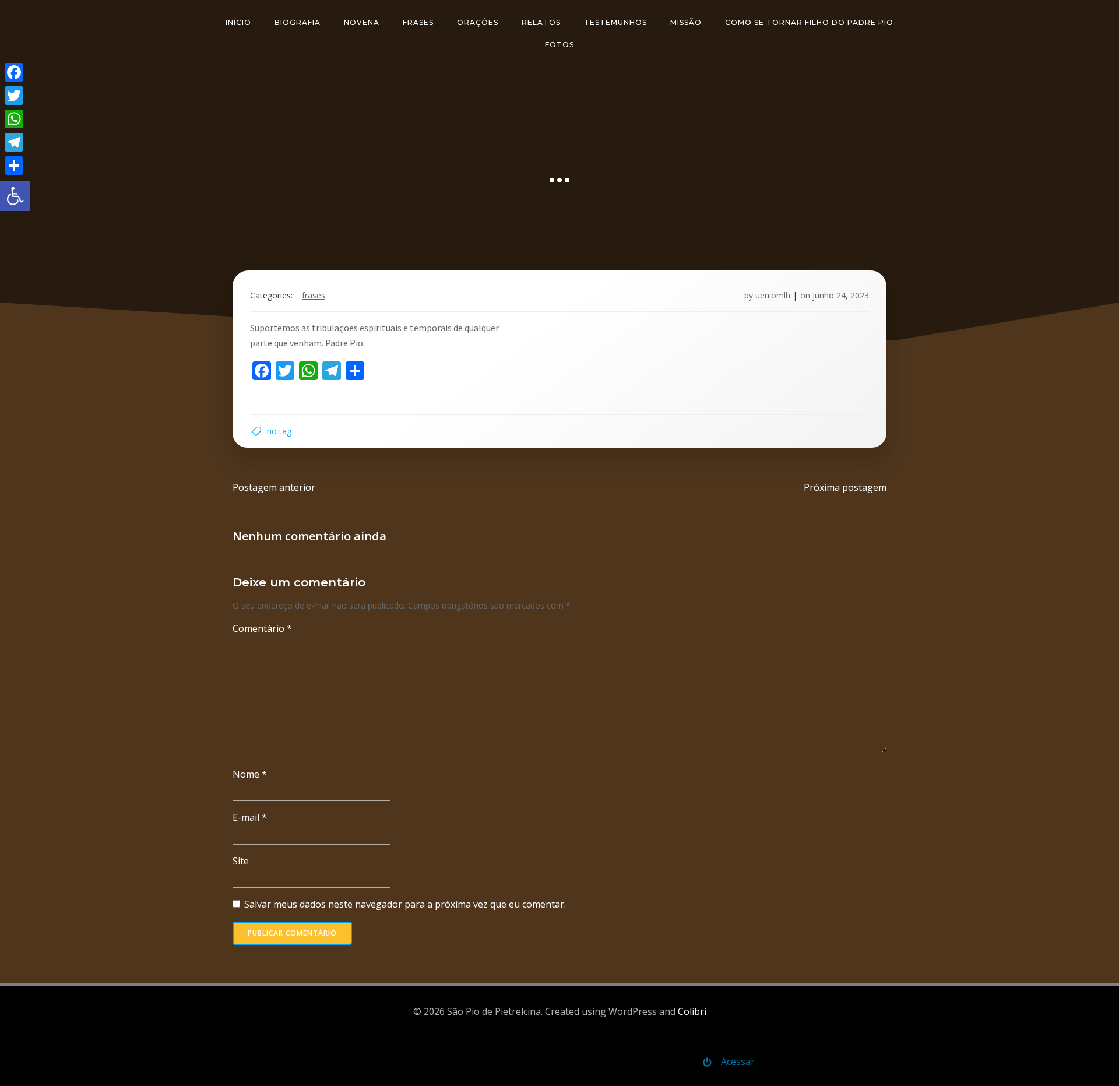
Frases (418, 22)
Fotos (559, 44)
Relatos (541, 22)
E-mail (250, 817)
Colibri (692, 1011)
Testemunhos (615, 22)
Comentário (262, 628)
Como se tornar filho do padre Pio (809, 22)
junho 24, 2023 (840, 295)
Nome (250, 774)
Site (241, 861)
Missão (686, 22)
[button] (15, 196)
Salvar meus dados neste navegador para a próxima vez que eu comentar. (405, 904)
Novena (361, 22)
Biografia (298, 22)
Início (238, 22)
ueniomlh (772, 295)
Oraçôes (477, 22)
